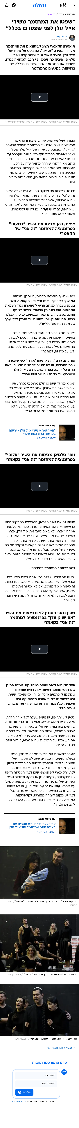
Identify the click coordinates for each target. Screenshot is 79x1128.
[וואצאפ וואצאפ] (14, 5)
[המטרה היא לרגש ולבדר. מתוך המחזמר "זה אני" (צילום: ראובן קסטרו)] (39, 946)
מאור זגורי (52, 1048)
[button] (63, 5)
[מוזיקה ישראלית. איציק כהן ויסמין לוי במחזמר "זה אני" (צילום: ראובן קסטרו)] (39, 877)
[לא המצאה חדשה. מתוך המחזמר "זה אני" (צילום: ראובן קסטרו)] (39, 1013)
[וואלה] (39, 5)
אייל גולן (63, 1048)
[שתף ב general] (7, 5)
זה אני (72, 1048)
